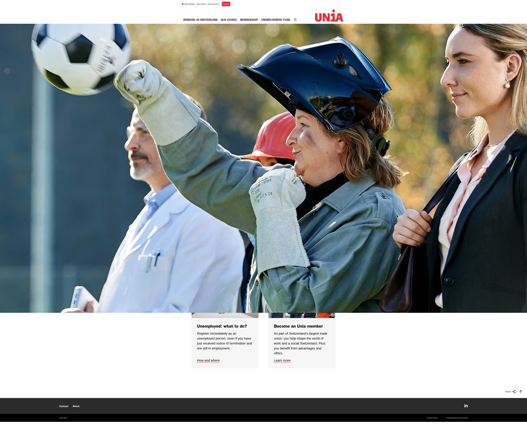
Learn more (282, 360)
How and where (208, 360)
